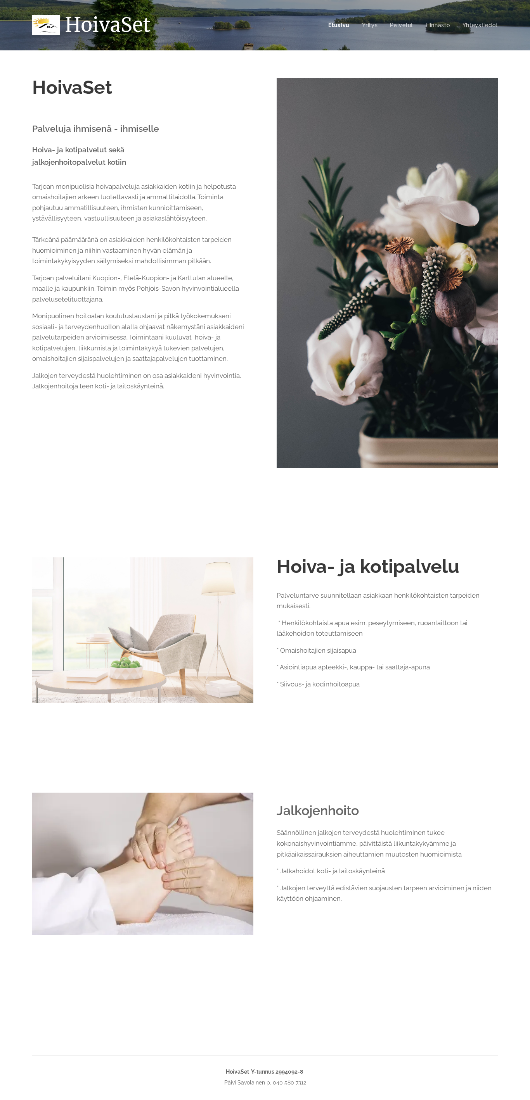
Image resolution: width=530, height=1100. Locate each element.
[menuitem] (341, 25)
